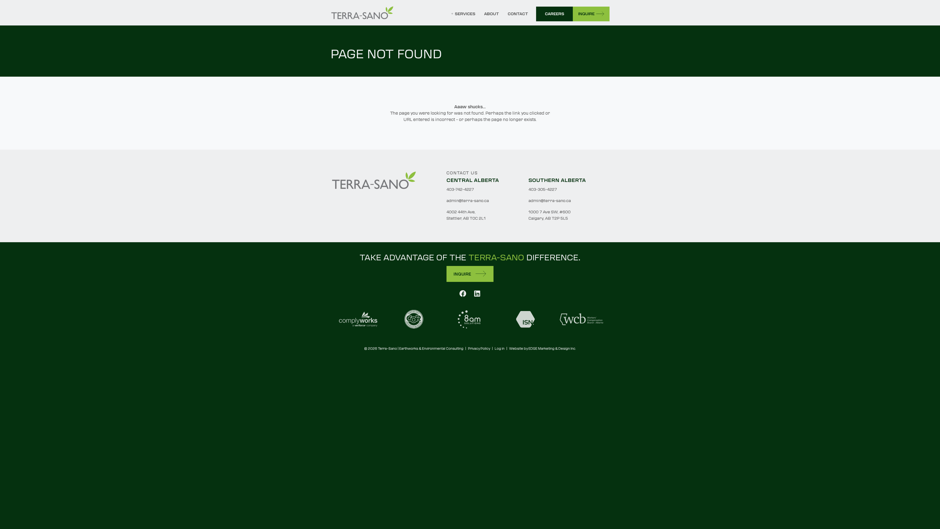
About (491, 13)
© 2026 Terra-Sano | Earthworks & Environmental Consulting (413, 348)
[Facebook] (463, 293)
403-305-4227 (543, 189)
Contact (518, 13)
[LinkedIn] (477, 293)
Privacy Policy (479, 348)
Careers (554, 13)
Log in (500, 348)
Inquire (586, 13)
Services (465, 13)
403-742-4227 (460, 189)
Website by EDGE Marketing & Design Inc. (542, 348)
